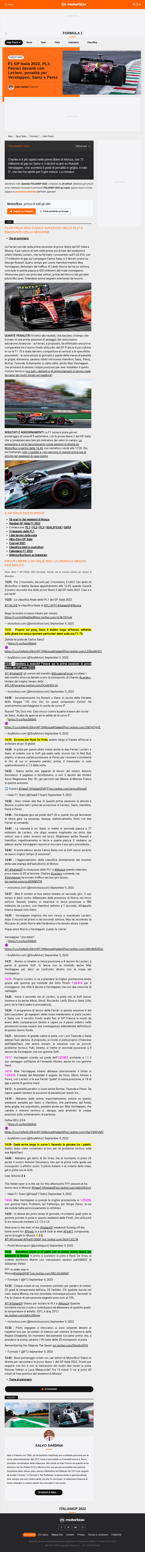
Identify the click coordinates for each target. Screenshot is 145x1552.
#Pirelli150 (30, 1239)
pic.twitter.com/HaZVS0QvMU (84, 1132)
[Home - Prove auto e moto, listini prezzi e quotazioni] (74, 4)
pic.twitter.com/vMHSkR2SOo (84, 949)
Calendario (73, 42)
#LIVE (14, 605)
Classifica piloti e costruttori (26, 547)
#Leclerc (85, 677)
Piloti (57, 42)
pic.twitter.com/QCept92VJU (40, 685)
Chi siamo (43, 1534)
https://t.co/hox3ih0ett (22, 643)
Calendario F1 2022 (21, 551)
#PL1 (47, 605)
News (29, 42)
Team (43, 42)
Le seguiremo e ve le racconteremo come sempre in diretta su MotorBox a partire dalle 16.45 (43, 444)
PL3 (41, 527)
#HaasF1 (24, 788)
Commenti (51, 1389)
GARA (67, 527)
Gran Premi (12, 42)
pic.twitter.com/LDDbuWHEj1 (83, 651)
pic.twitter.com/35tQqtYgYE (83, 727)
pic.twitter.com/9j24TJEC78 (60, 1239)
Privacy (81, 1534)
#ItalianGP (64, 605)
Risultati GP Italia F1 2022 (24, 523)
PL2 (34, 527)
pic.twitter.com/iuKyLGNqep (22, 1315)
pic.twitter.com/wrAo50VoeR (68, 788)
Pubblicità (116, 1534)
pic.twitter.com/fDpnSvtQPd (70, 1345)
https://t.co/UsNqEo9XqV (21, 651)
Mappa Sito (57, 1534)
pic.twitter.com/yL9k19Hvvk (54, 617)
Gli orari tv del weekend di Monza (29, 519)
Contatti (70, 1534)
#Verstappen (13, 877)
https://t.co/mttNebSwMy (21, 617)
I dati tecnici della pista (23, 535)
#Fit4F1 (68, 1231)
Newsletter (29, 1534)
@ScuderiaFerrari (62, 673)
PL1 (27, 527)
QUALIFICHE (54, 527)
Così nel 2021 (17, 543)
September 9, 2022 (62, 623)
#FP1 (54, 605)
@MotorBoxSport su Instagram (28, 555)
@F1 (40, 1239)
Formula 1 (34, 136)
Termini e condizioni (98, 1534)
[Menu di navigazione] (9, 4)
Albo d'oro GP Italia (20, 539)
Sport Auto (21, 136)
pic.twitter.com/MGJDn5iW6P (50, 1273)
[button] (61, 1527)
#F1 (7, 605)
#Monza (76, 605)
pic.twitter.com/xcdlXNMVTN (23, 881)
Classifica (92, 42)
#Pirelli (29, 1231)
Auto (10, 136)
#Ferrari (16, 685)
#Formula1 (17, 1239)
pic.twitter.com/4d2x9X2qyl (73, 1187)
